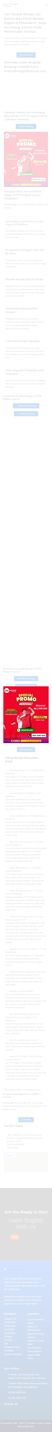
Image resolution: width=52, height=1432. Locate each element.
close (50, 685)
